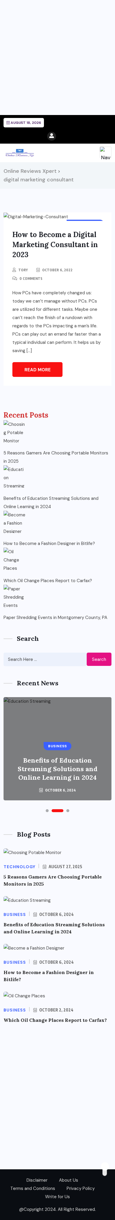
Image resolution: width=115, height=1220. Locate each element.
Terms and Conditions (32, 1188)
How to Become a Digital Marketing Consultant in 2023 (55, 244)
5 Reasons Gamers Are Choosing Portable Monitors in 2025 (56, 457)
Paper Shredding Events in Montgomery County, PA (55, 617)
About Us (68, 1180)
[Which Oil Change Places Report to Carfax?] (15, 559)
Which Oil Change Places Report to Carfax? (48, 581)
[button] (47, 810)
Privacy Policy (81, 1188)
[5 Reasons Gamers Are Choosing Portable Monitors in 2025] (15, 431)
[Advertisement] (57, 57)
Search (99, 659)
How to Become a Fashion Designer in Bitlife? (49, 543)
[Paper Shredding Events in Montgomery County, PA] (15, 596)
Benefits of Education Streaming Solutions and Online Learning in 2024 (51, 502)
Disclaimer (37, 1180)
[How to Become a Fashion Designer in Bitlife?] (15, 522)
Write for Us (57, 1197)
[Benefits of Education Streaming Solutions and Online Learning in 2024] (15, 476)
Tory (23, 270)
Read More (37, 370)
